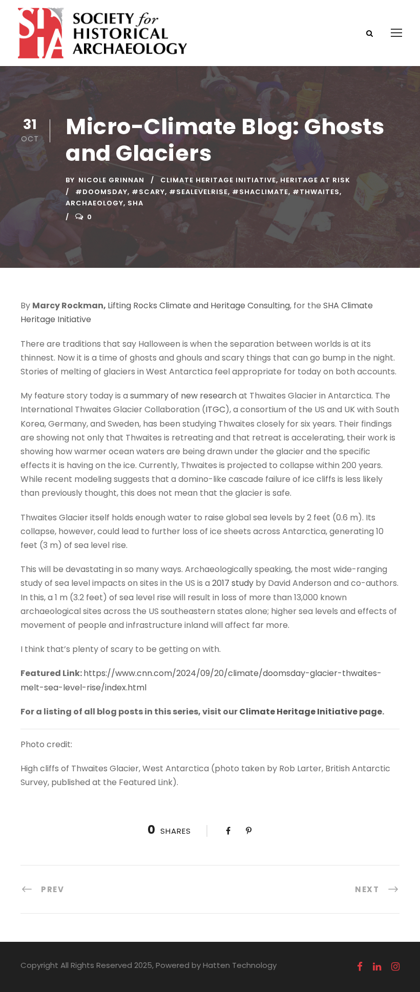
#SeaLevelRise (198, 192)
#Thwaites (316, 192)
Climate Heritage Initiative (218, 180)
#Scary (148, 192)
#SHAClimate (260, 192)
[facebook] (360, 967)
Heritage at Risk (315, 180)
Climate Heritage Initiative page (310, 711)
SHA (135, 203)
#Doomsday (101, 192)
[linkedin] (377, 967)
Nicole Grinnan (111, 180)
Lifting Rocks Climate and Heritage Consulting (199, 305)
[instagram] (395, 967)
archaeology (94, 203)
